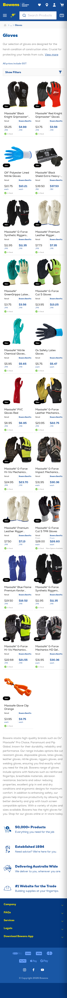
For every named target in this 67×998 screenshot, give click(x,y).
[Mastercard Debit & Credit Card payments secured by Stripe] (50, 953)
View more (51, 54)
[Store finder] (47, 5)
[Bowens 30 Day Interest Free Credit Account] (17, 953)
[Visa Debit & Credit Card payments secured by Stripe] (39, 953)
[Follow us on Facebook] (33, 969)
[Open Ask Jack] (13, 15)
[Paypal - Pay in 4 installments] (23, 961)
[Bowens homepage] (16, 5)
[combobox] (38, 15)
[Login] (54, 5)
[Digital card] (62, 15)
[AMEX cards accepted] (28, 953)
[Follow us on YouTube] (42, 969)
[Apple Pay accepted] (33, 961)
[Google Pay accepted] (44, 961)
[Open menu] (5, 15)
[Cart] (62, 5)
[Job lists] (39, 5)
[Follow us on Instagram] (24, 969)
